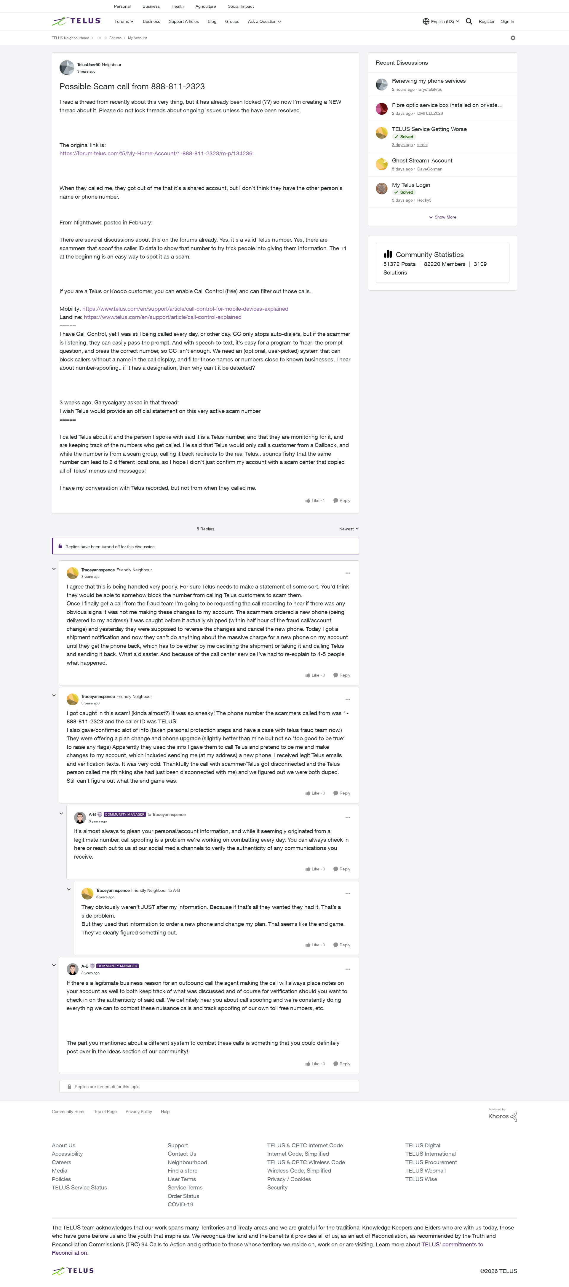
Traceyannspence (98, 569)
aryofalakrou (430, 89)
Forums (115, 38)
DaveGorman (429, 168)
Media (59, 1170)
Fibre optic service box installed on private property (444, 105)
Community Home (69, 1111)
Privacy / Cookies (289, 1179)
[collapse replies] (53, 568)
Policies (61, 1179)
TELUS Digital (422, 1145)
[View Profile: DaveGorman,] (382, 164)
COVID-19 (181, 1204)
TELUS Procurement (431, 1162)
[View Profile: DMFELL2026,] (382, 109)
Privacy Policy (139, 1111)
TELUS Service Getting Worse (429, 129)
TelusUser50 (88, 64)
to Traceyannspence (167, 814)
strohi (422, 144)
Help (165, 1111)
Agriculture (206, 6)
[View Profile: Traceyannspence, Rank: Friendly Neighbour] (73, 573)
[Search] (469, 21)
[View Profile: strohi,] (382, 133)
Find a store (182, 1170)
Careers (61, 1162)
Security (277, 1187)
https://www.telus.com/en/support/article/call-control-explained (163, 317)
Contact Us (182, 1153)
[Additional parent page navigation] (99, 38)
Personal (122, 6)
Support (178, 1145)
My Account (137, 38)
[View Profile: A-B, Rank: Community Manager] (80, 818)
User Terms (182, 1179)
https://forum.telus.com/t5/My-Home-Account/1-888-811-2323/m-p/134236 (156, 153)
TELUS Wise (421, 1179)
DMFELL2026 (430, 113)
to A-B (174, 890)
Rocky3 (424, 199)
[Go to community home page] (77, 21)
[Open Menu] (513, 38)
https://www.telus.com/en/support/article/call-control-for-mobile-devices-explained (185, 308)
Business (151, 6)
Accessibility (67, 1153)
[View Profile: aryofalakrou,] (382, 84)
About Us (64, 1145)
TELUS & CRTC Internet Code (305, 1145)
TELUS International (430, 1153)
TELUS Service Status (79, 1187)
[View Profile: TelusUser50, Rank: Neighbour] (67, 67)
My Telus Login (411, 184)
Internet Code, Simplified (298, 1153)
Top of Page (106, 1111)
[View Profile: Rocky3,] (382, 188)
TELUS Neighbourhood (70, 38)
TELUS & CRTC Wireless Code (306, 1162)
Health (178, 6)
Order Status (183, 1196)
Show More (445, 216)
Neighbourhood (187, 1162)
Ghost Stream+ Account (422, 160)
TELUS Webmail (425, 1170)
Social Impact (241, 6)
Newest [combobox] (349, 529)
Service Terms (185, 1187)
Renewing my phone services (429, 80)
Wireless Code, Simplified (299, 1170)
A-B (92, 814)
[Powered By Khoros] (503, 1115)
